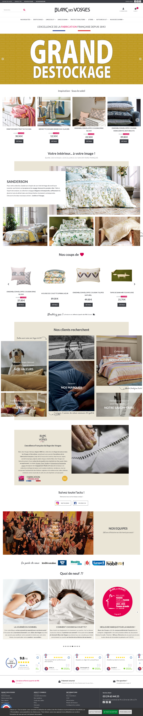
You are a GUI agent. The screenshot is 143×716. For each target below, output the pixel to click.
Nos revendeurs (40, 1)
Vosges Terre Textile (42, 463)
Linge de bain (62, 19)
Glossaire (37, 705)
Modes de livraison (72, 702)
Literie (90, 19)
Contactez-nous (7, 1)
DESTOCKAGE (38, 19)
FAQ (35, 702)
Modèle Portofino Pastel (133, 388)
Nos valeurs (23, 369)
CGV (67, 698)
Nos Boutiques (28, 1)
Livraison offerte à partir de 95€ (27, 681)
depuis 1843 (38, 452)
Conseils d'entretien (40, 696)
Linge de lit (50, 19)
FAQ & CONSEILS (24, 407)
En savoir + (19, 683)
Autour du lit (101, 19)
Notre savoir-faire (6, 698)
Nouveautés (25, 19)
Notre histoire (5, 696)
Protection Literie (78, 19)
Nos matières (38, 698)
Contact (36, 707)
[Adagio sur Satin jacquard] (117, 231)
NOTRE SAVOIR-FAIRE (119, 407)
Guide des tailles (39, 700)
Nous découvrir (116, 19)
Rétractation (70, 700)
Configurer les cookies (73, 705)
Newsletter (18, 1)
